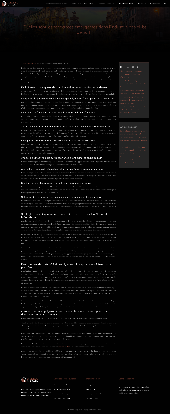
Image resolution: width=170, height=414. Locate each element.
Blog (166, 4)
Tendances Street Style (106, 4)
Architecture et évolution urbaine (82, 4)
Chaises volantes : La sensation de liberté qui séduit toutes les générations (132, 74)
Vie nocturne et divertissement (149, 4)
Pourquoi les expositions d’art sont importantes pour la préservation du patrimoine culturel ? (133, 150)
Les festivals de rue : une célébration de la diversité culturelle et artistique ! (133, 141)
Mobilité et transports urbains (56, 4)
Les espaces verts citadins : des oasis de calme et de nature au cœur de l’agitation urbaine (132, 100)
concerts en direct (64, 347)
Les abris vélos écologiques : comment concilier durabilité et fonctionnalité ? (133, 84)
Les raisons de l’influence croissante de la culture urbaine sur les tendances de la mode (133, 110)
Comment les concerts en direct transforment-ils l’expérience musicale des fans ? (131, 160)
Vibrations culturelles (126, 4)
